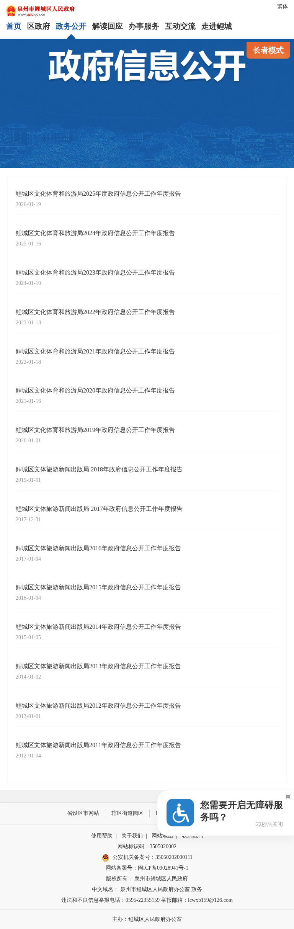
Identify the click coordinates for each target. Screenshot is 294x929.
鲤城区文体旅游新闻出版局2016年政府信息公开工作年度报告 (98, 548)
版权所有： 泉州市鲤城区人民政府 (147, 879)
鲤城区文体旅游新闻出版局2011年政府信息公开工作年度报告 (98, 745)
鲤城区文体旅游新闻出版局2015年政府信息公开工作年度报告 (98, 587)
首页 (13, 26)
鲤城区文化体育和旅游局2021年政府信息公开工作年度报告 (95, 351)
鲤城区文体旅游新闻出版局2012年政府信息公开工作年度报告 (98, 705)
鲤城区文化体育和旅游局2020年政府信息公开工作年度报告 (95, 390)
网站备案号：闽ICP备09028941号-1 (147, 868)
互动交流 (180, 26)
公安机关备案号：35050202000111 (153, 857)
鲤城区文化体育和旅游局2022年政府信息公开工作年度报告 (95, 312)
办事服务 (144, 26)
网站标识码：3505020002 (147, 846)
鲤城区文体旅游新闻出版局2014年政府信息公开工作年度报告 (98, 626)
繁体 (282, 6)
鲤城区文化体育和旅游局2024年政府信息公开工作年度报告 (95, 233)
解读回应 (107, 26)
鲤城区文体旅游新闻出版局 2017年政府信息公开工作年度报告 (99, 508)
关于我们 (132, 836)
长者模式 (268, 50)
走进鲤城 (216, 26)
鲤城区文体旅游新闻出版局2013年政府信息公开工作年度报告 (98, 666)
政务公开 (71, 26)
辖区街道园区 (127, 813)
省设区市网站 (83, 813)
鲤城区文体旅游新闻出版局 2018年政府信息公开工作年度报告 (99, 469)
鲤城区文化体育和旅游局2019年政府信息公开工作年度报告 (95, 430)
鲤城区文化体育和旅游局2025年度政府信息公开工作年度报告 (98, 193)
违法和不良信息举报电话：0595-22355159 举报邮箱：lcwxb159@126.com (147, 900)
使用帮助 (102, 836)
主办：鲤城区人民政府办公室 (147, 919)
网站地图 (162, 836)
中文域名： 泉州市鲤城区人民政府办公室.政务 (147, 889)
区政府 (38, 26)
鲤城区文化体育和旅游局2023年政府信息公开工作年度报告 (95, 272)
